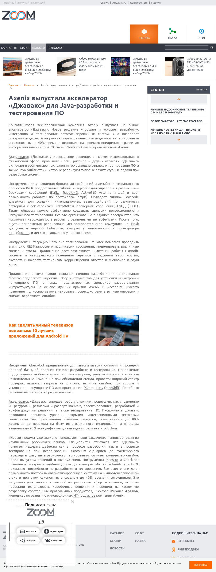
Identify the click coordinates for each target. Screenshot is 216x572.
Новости (38, 47)
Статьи (25, 47)
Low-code (131, 197)
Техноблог (55, 47)
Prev (179, 99)
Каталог (7, 47)
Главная (13, 85)
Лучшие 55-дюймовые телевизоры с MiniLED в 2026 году (178, 111)
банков (59, 442)
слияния (111, 365)
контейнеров (19, 232)
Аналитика (119, 2)
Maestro (132, 287)
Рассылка (186, 541)
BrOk (135, 224)
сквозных (78, 451)
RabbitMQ (70, 192)
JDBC (133, 206)
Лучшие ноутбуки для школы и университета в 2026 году (175, 131)
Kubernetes (93, 388)
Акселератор (19, 156)
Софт (201, 37)
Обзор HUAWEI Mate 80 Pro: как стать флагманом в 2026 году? (92, 64)
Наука (172, 37)
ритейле (79, 161)
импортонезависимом (121, 473)
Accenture (115, 287)
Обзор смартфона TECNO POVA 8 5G (176, 121)
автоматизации (90, 365)
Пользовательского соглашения (42, 566)
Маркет (156, 2)
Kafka (55, 192)
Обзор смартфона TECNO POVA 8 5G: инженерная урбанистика (199, 64)
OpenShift (111, 388)
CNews (104, 2)
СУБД (121, 206)
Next (179, 139)
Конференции (139, 2)
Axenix (123, 147)
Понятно (200, 564)
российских (41, 442)
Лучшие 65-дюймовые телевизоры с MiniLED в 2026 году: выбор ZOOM (38, 66)
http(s (82, 197)
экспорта (16, 260)
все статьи (201, 89)
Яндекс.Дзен (188, 549)
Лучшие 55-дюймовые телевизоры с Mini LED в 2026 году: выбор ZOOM (145, 66)
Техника (144, 37)
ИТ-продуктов (84, 495)
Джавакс (132, 410)
